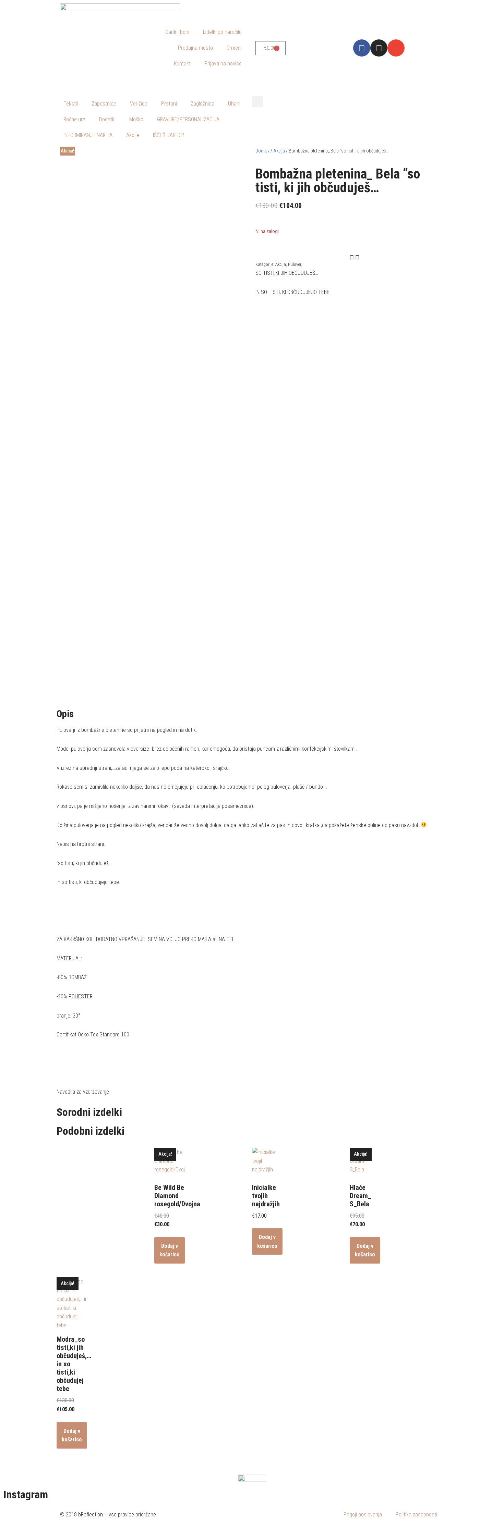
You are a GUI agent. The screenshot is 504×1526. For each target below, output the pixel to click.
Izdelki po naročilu (222, 32)
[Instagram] (378, 48)
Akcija (279, 150)
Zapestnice (104, 103)
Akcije (132, 135)
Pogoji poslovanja (363, 1514)
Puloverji (295, 264)
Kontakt (182, 63)
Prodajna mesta (195, 48)
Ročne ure (74, 119)
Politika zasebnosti (416, 1514)
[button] (257, 101)
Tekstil (70, 103)
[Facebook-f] (361, 48)
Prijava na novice (223, 63)
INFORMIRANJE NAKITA (87, 135)
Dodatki (107, 119)
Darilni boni (177, 32)
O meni (234, 48)
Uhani (234, 103)
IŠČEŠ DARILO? (168, 135)
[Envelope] (396, 48)
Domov (262, 150)
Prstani (169, 103)
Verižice (138, 103)
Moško (136, 119)
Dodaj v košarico (169, 1250)
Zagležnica (202, 103)
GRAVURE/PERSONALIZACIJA (188, 119)
